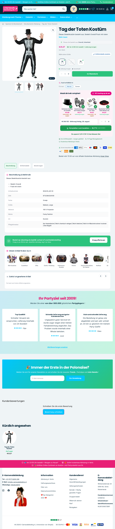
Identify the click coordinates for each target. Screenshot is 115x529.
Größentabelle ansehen (102, 54)
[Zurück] (100, 275)
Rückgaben (73, 507)
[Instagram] (3, 490)
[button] (68, 74)
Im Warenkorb (92, 74)
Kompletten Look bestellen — (87, 128)
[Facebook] (9, 490)
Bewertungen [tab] (38, 166)
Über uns (44, 487)
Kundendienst (76, 475)
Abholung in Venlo (47, 479)
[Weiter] (105, 275)
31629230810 (15, 485)
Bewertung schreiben (53, 412)
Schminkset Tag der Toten (91, 109)
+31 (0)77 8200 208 (12, 479)
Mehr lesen (63, 37)
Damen (77, 86)
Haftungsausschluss (48, 483)
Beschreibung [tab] (10, 166)
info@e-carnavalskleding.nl (17, 482)
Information (47, 475)
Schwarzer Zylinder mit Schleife (67, 109)
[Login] (107, 9)
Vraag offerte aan (98, 240)
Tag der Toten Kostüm (49, 24)
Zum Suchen (64, 9)
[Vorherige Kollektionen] (8, 260)
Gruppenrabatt (74, 497)
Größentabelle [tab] (24, 166)
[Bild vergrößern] (53, 30)
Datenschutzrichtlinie (48, 491)
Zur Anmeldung (75, 378)
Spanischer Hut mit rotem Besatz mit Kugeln (104, 109)
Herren (69, 86)
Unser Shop (104, 156)
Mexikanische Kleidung (32, 24)
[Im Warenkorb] (70, 106)
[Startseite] (3, 24)
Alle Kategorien (12, 18)
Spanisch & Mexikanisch (14, 24)
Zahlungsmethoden (76, 486)
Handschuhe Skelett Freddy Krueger (79, 109)
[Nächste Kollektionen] (106, 260)
